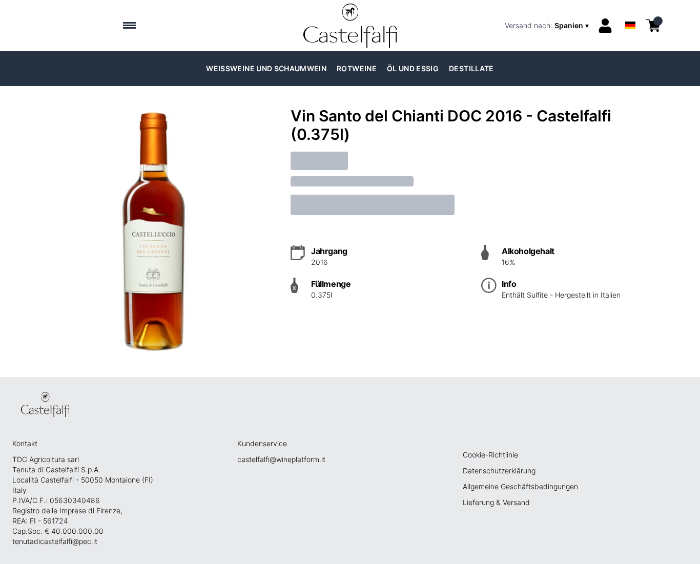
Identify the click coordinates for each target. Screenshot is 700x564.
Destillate (471, 68)
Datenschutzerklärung (499, 470)
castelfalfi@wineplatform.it (281, 459)
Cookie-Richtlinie (490, 454)
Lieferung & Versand (496, 502)
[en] (630, 12)
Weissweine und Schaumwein (266, 68)
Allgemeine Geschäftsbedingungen (520, 486)
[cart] (653, 25)
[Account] (605, 25)
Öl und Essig (413, 68)
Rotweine (357, 68)
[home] (350, 25)
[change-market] (548, 25)
